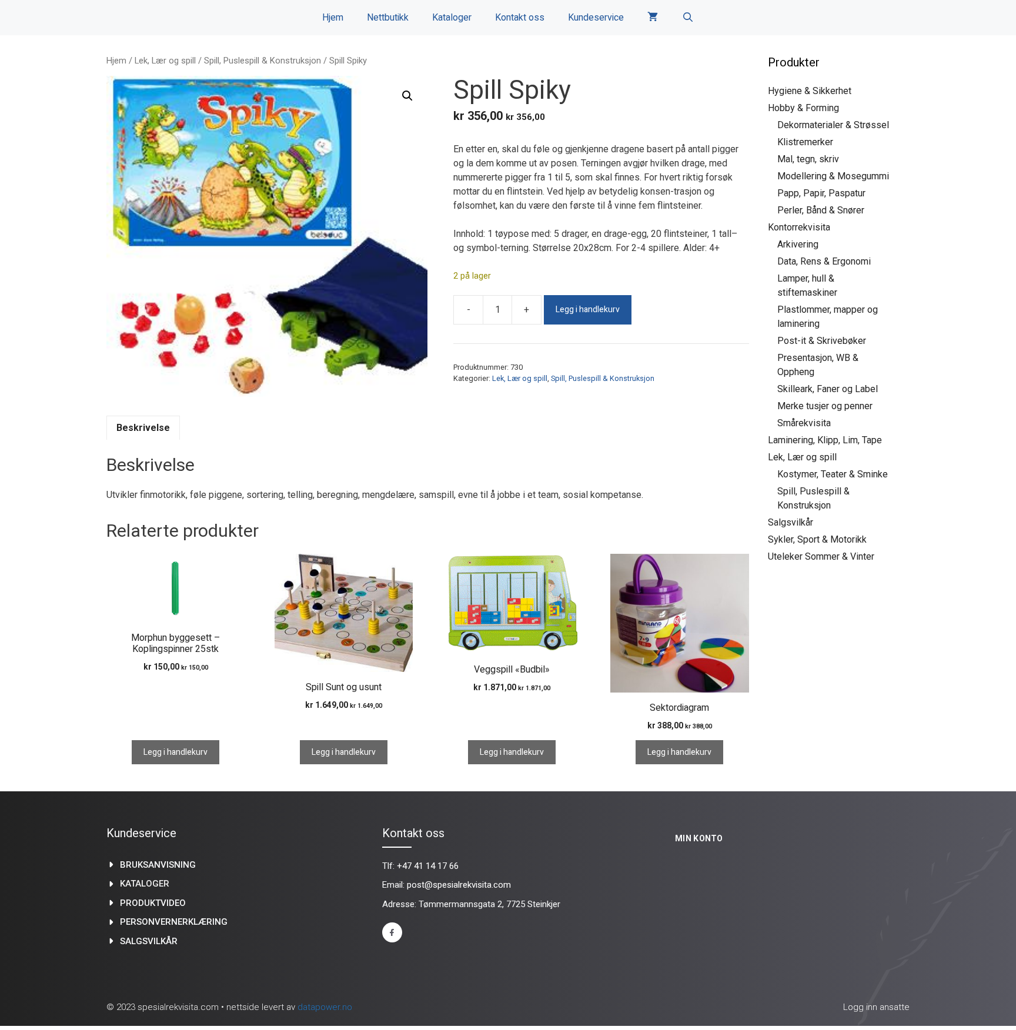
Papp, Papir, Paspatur (821, 193)
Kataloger (452, 18)
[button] (407, 95)
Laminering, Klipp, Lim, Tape (825, 440)
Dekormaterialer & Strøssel (833, 125)
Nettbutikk (388, 18)
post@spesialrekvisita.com (459, 884)
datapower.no (325, 1007)
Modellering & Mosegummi (833, 176)
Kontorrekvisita (799, 227)
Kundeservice (596, 18)
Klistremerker (805, 142)
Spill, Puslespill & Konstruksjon (262, 60)
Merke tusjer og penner (825, 406)
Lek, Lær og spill (165, 60)
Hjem (332, 18)
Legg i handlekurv (588, 309)
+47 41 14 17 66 (428, 866)
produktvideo (153, 903)
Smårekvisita (804, 423)
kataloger (144, 883)
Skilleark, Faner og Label (827, 388)
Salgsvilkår (790, 522)
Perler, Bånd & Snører (820, 210)
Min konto (699, 838)
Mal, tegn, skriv (808, 159)
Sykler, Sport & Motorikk (817, 539)
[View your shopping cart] (653, 17)
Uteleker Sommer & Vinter (821, 556)
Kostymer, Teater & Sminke (832, 474)
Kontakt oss (519, 18)
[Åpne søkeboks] (688, 17)
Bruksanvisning (158, 865)
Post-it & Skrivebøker (821, 340)
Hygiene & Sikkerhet (809, 90)
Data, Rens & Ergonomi (824, 261)
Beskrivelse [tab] (143, 427)
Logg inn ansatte (876, 1007)
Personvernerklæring (174, 922)
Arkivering (797, 244)
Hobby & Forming (803, 107)
